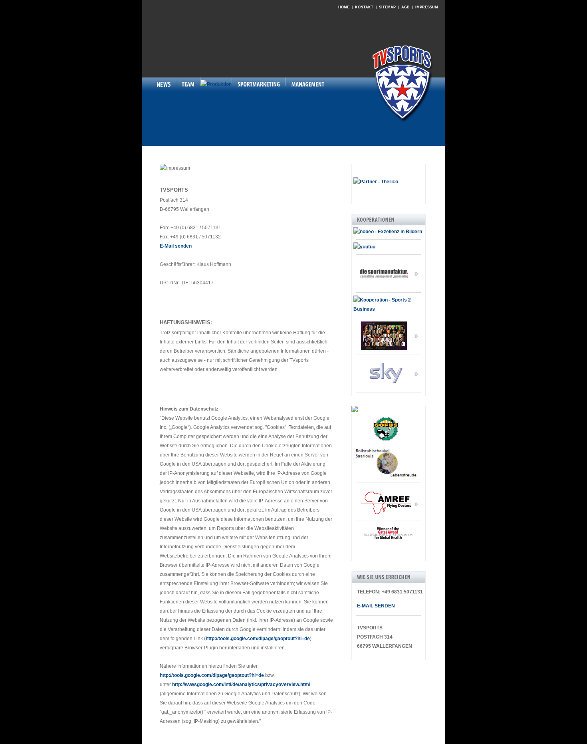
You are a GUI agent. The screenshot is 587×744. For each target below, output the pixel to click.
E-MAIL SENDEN (374, 606)
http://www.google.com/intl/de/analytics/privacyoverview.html (241, 684)
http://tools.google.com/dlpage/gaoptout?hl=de (258, 638)
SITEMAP (387, 7)
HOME (343, 7)
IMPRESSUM (426, 7)
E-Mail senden (176, 246)
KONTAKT (364, 7)
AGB (405, 7)
